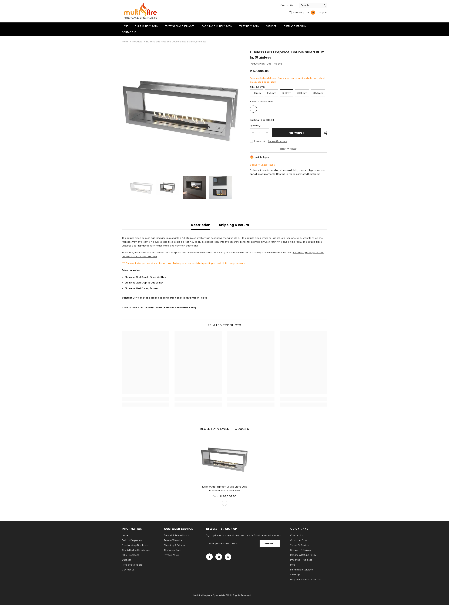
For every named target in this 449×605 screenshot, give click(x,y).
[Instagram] (218, 556)
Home (125, 41)
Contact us (129, 297)
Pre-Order (296, 132)
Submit (269, 543)
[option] (181, 108)
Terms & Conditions (277, 141)
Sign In (323, 12)
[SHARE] (324, 133)
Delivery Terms (153, 307)
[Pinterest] (228, 556)
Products (137, 41)
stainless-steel (224, 503)
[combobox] (310, 5)
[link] (145, 399)
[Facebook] (209, 556)
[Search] (313, 5)
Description (200, 225)
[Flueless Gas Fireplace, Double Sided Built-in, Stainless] (224, 458)
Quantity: (255, 125)
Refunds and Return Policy (180, 307)
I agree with (260, 141)
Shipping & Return (234, 225)
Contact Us (286, 5)
